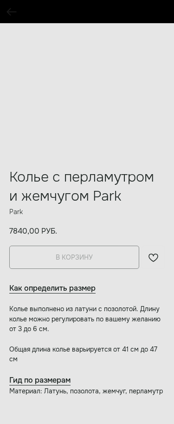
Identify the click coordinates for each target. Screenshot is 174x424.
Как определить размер (52, 288)
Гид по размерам (40, 380)
